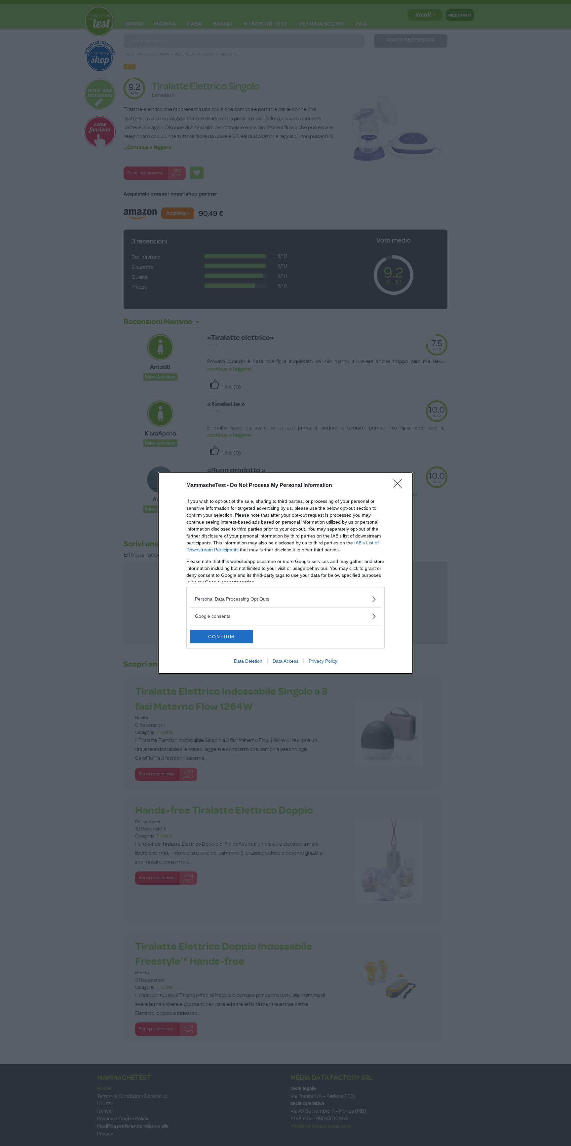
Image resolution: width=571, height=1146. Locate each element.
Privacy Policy (323, 661)
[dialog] (285, 573)
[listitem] (285, 599)
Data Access (285, 661)
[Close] (400, 485)
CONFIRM (221, 636)
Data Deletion (248, 661)
